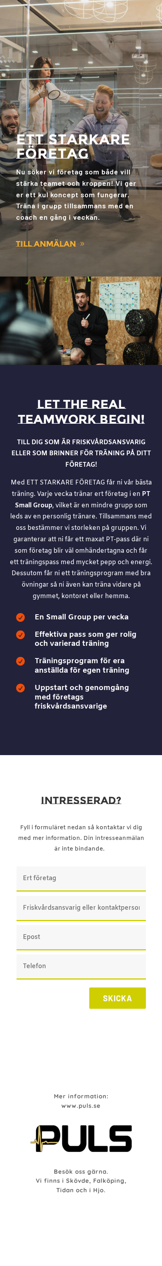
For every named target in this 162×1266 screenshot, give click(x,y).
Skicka (117, 998)
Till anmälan (46, 244)
